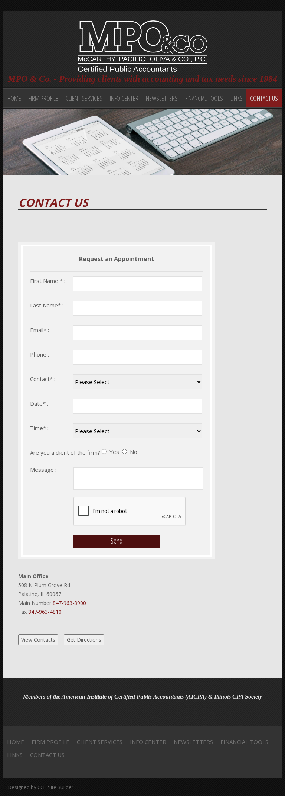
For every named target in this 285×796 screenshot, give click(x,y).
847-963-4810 (44, 611)
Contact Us (264, 98)
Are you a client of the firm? (65, 452)
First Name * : (47, 280)
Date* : (39, 403)
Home (14, 98)
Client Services (84, 98)
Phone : (39, 354)
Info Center (124, 98)
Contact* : (42, 379)
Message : (43, 469)
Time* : (39, 428)
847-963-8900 (68, 602)
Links (236, 98)
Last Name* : (46, 305)
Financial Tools (204, 98)
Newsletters (162, 98)
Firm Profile (43, 98)
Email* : (39, 329)
